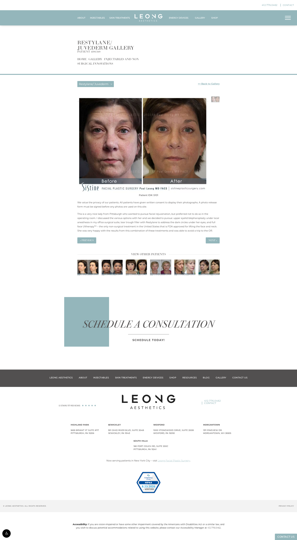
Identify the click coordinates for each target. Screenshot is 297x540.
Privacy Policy (286, 506)
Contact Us (240, 377)
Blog (206, 377)
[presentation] (144, 280)
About (81, 17)
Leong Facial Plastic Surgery (174, 460)
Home (81, 59)
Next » (212, 240)
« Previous (87, 240)
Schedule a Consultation (148, 324)
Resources (189, 377)
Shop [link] (214, 17)
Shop (172, 377)
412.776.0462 (214, 527)
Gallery (200, 17)
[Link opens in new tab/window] (148, 482)
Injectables (97, 17)
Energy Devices (178, 17)
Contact (288, 5)
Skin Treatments (119, 17)
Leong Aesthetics (61, 377)
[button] (6, 533)
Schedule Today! (148, 340)
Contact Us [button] (286, 536)
